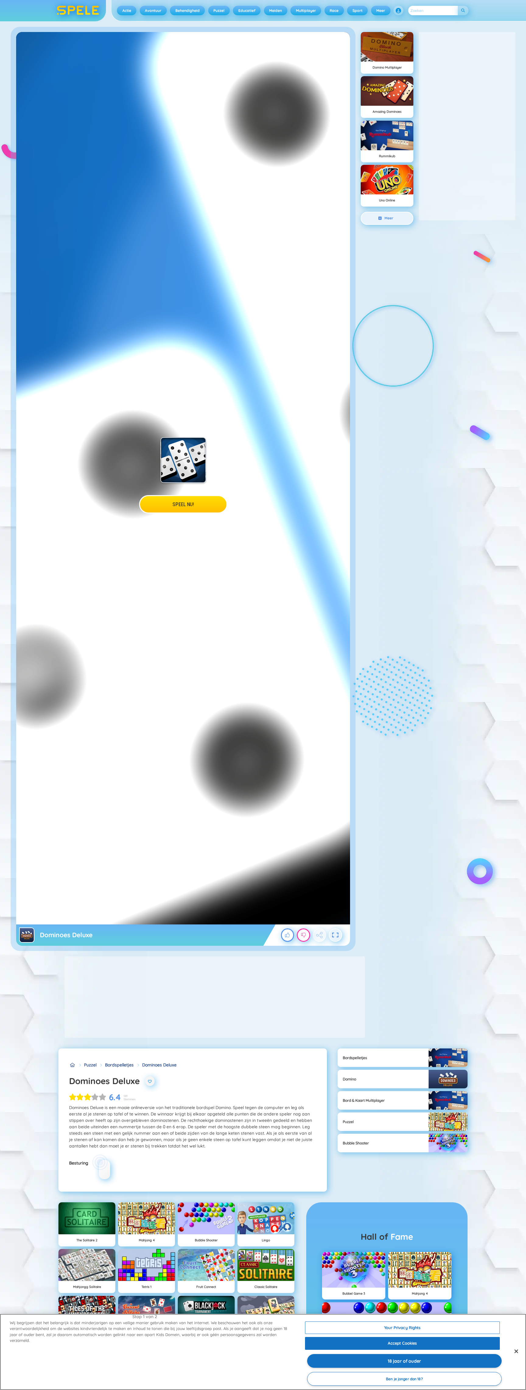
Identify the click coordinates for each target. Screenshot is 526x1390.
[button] (398, 11)
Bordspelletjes (119, 1065)
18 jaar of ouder (404, 1361)
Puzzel (218, 10)
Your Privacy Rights (402, 1327)
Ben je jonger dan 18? (404, 1379)
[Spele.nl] (72, 1065)
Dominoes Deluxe (159, 1065)
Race (334, 10)
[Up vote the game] (287, 935)
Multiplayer (306, 10)
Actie (126, 10)
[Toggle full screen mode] (335, 935)
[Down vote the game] (303, 935)
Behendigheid (187, 10)
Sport (357, 10)
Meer (380, 10)
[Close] (516, 1351)
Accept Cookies (402, 1343)
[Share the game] (319, 935)
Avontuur (153, 10)
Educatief (246, 10)
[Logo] (78, 10)
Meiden (275, 10)
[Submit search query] (463, 10)
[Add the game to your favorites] (150, 1081)
